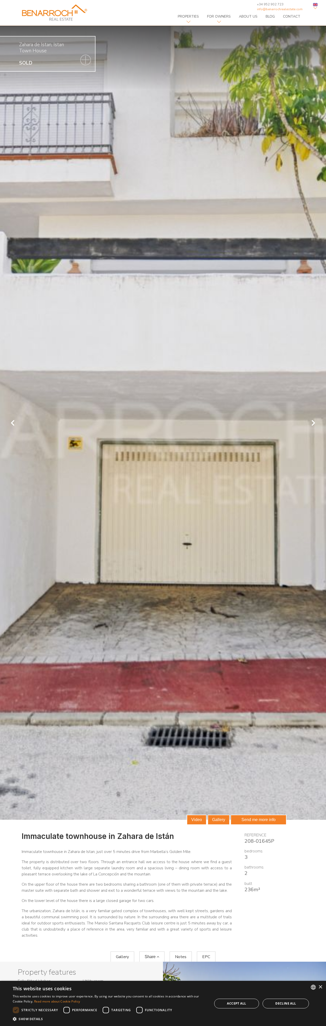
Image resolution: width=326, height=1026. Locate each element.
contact (291, 16)
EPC (206, 957)
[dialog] (163, 1003)
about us (248, 16)
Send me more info (258, 819)
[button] (110, 1019)
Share (151, 957)
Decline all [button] (285, 1003)
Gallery (218, 819)
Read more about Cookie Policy (57, 1001)
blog (270, 16)
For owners (219, 16)
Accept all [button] (236, 1003)
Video (196, 819)
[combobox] (313, 987)
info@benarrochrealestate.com (280, 9)
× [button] (320, 987)
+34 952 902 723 (270, 4)
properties (188, 16)
